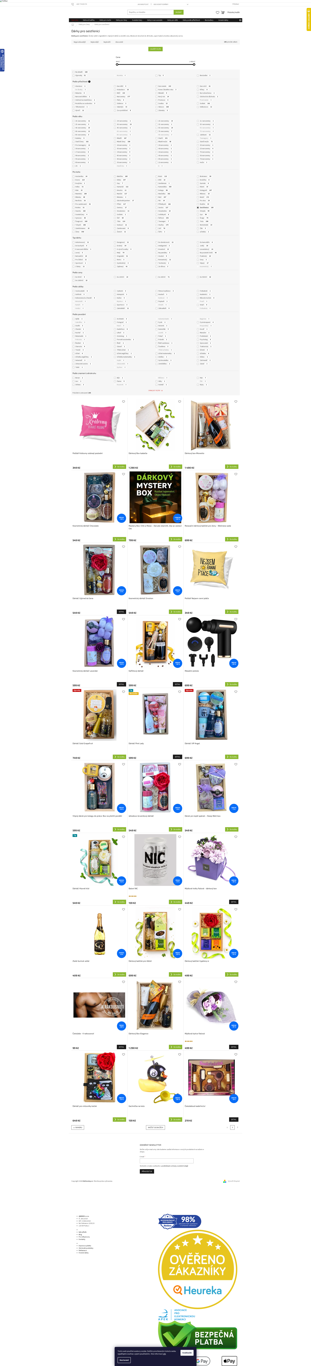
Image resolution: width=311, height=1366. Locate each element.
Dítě (161, 180)
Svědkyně (163, 214)
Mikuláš (162, 93)
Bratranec (205, 176)
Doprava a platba (85, 1246)
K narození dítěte (83, 249)
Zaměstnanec (82, 228)
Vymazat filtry (154, 390)
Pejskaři (162, 301)
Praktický (205, 256)
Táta (121, 221)
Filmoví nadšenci (166, 291)
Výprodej (80, 75)
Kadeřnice (122, 329)
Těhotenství (81, 107)
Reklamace (83, 1250)
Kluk (78, 190)
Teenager (163, 221)
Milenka (80, 197)
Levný (79, 252)
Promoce (163, 100)
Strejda (204, 211)
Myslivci (121, 301)
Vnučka (163, 225)
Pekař (162, 336)
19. (78, 166)
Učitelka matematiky (126, 357)
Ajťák (78, 319)
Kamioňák (163, 329)
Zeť (161, 228)
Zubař (203, 364)
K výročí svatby (124, 249)
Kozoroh (121, 384)
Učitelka (204, 353)
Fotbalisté (205, 291)
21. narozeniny (207, 121)
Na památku (164, 252)
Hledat (179, 12)
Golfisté (79, 294)
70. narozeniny (165, 131)
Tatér (79, 367)
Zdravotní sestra (83, 364)
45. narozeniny (124, 128)
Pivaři (203, 301)
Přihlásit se (147, 1171)
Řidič (120, 343)
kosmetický (206, 266)
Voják (120, 360)
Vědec (204, 357)
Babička (122, 176)
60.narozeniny (123, 159)
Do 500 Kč (205, 277)
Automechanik (165, 319)
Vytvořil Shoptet (234, 1181)
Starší (163, 138)
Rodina (79, 207)
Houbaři (162, 294)
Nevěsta (80, 200)
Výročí (79, 110)
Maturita (80, 93)
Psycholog (205, 339)
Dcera (80, 180)
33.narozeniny (123, 162)
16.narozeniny (165, 152)
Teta (204, 221)
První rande (205, 100)
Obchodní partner (125, 200)
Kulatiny (79, 138)
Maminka (81, 194)
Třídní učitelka (165, 350)
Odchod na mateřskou (85, 100)
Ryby (203, 384)
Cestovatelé (81, 291)
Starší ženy (81, 141)
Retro (120, 259)
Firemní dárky (84, 1253)
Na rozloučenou (207, 93)
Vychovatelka (164, 360)
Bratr (162, 176)
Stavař (121, 346)
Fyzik (161, 322)
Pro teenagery (82, 145)
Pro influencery (84, 1237)
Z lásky (80, 266)
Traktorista (205, 346)
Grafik (79, 326)
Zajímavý (122, 266)
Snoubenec (123, 211)
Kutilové (163, 298)
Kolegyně (206, 190)
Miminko (121, 197)
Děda (121, 180)
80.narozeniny (82, 162)
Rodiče (204, 204)
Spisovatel (205, 343)
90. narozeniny (165, 135)
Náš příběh (83, 1232)
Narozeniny (123, 96)
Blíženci (162, 378)
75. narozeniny (207, 131)
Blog (80, 1234)
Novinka (121, 75)
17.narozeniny (82, 152)
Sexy (203, 259)
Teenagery (205, 138)
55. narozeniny (207, 128)
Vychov (121, 367)
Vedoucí (122, 225)
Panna (120, 381)
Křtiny (203, 89)
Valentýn (122, 107)
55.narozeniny (82, 159)
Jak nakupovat (143, 4)
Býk (120, 378)
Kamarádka (164, 187)
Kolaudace (123, 89)
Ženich (121, 232)
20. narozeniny (165, 121)
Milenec (205, 194)
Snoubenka (164, 211)
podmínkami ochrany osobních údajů (175, 1166)
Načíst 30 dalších (155, 1127)
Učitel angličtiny (124, 353)
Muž (162, 197)
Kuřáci (121, 298)
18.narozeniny (123, 145)
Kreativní (163, 249)
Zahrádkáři (123, 308)
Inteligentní (164, 246)
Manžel (122, 194)
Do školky (80, 89)
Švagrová (81, 221)
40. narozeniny (82, 128)
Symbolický (123, 263)
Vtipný (204, 263)
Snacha (80, 211)
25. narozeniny (82, 124)
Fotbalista (205, 308)
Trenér (79, 350)
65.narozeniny (165, 159)
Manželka (164, 194)
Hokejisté (122, 294)
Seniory (122, 207)
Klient (204, 187)
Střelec (79, 384)
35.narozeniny (123, 148)
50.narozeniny (206, 155)
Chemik (79, 329)
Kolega (163, 190)
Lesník (162, 332)
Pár (161, 200)
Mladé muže (164, 141)
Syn (203, 214)
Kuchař (79, 332)
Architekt (122, 319)
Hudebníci (205, 294)
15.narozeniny (206, 148)
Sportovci (122, 305)
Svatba (163, 103)
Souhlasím (187, 1352)
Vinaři (203, 305)
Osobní (162, 256)
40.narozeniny (165, 148)
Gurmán (204, 183)
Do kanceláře (206, 242)
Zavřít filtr (155, 49)
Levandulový (206, 249)
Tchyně (80, 225)
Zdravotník (122, 364)
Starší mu (122, 166)
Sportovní (80, 263)
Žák (203, 228)
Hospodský (205, 326)
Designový (123, 242)
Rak (203, 378)
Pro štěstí (81, 259)
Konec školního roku (167, 89)
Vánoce (163, 107)
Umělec (162, 357)
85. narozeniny (124, 135)
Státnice (121, 103)
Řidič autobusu (165, 343)
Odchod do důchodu (209, 96)
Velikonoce (206, 107)
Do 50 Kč (80, 277)
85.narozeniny (123, 155)
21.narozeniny (165, 162)
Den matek (164, 86)
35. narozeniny (207, 124)
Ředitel (79, 343)
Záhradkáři (163, 308)
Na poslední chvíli (208, 252)
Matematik (80, 336)
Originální (122, 256)
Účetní (204, 350)
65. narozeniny (124, 131)
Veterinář (80, 360)
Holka (79, 187)
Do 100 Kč (122, 277)
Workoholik (206, 225)
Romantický (164, 259)
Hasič (120, 326)
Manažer (204, 332)
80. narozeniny (82, 135)
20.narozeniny (165, 145)
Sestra (163, 207)
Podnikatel (205, 336)
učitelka (204, 232)
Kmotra (121, 190)
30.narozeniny (82, 148)
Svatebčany (81, 214)
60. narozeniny (82, 131)
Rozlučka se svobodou (85, 103)
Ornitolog (122, 336)
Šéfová (163, 218)
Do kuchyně (81, 246)
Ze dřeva (163, 266)
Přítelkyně (164, 204)
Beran (79, 378)
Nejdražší (107, 42)
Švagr (204, 218)
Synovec (80, 218)
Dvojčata (80, 183)
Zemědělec (164, 364)
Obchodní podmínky (160, 4)
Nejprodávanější (80, 42)
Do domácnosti (165, 242)
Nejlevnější (95, 42)
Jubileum (205, 135)
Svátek (205, 103)
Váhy (161, 381)
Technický (163, 263)
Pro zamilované (83, 204)
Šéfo (161, 232)
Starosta (80, 346)
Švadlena (163, 346)
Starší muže (206, 141)
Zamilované (123, 228)
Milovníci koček (207, 298)
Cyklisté (121, 291)
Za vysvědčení (124, 110)
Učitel (79, 353)
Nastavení (124, 1360)
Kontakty (82, 1239)
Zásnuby (163, 110)
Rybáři (79, 305)
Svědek (121, 214)
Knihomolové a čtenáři (85, 298)
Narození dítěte (82, 96)
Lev (78, 381)
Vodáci (79, 308)
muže (203, 162)
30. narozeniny (124, 124)
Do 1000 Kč (81, 280)
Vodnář (162, 384)
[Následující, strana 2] (232, 1127)
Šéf (120, 218)
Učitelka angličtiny (83, 357)
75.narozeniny (206, 152)
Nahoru (78, 1127)
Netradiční (81, 256)
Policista (80, 339)
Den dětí (121, 86)
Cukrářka (80, 322)
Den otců (205, 86)
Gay (120, 183)
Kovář (203, 329)
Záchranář (205, 360)
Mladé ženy (123, 141)
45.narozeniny (165, 155)
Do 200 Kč (163, 277)
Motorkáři (80, 301)
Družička (204, 180)
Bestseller (205, 75)
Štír (203, 381)
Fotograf (122, 322)
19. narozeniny (124, 121)
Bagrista (204, 319)
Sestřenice (206, 207)
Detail (121, 612)
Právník (162, 339)
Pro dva (205, 200)
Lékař (120, 332)
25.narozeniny (206, 145)
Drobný (121, 246)
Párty (120, 100)
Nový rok (163, 96)
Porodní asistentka (125, 339)
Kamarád (122, 187)
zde (164, 1354)
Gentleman (163, 183)
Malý (120, 252)
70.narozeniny (206, 159)
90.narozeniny (82, 155)
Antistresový (82, 242)
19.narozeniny (123, 152)
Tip (161, 75)
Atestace (80, 86)
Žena (79, 232)
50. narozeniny (165, 128)
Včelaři (162, 305)
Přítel (121, 204)
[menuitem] (74, 20)
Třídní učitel (123, 350)
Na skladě (81, 72)
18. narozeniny (82, 121)
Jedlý (204, 246)
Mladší (121, 138)
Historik (162, 326)
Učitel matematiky (166, 353)
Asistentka (81, 176)
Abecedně (119, 42)
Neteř (204, 197)
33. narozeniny (165, 124)
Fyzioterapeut (206, 322)
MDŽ (121, 93)
